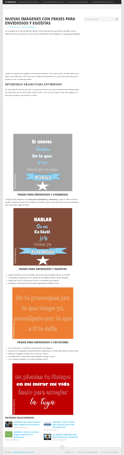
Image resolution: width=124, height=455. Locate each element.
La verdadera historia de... (29, 2)
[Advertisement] (42, 54)
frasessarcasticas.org (23, 452)
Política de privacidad (87, 452)
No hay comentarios (29, 27)
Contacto (69, 452)
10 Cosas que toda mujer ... (78, 2)
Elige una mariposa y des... (54, 2)
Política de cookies (110, 452)
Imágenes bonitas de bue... (103, 2)
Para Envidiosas (14, 27)
